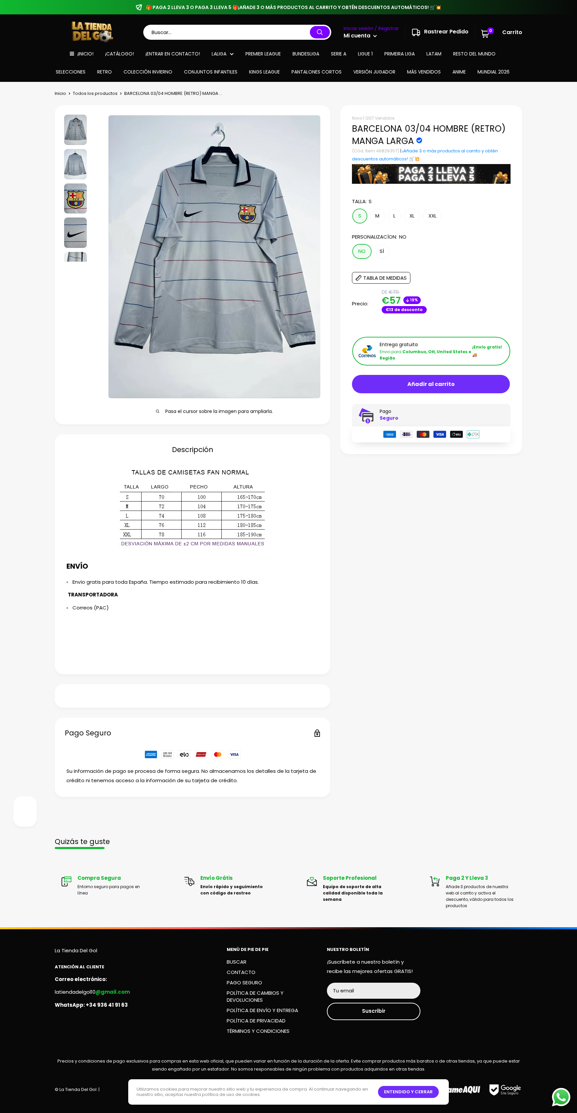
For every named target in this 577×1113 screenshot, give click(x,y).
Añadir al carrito (431, 384)
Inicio (60, 93)
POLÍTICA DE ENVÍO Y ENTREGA (262, 1010)
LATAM (433, 53)
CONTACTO (241, 972)
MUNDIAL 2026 (493, 71)
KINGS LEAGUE (264, 71)
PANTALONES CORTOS (317, 71)
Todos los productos (95, 93)
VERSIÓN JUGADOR (374, 71)
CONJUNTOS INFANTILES (210, 71)
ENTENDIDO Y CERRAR (408, 1092)
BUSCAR (236, 961)
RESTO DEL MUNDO (474, 53)
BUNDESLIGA (306, 53)
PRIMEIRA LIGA (399, 53)
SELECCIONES (70, 71)
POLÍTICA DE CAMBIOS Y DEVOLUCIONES (255, 996)
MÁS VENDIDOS (424, 71)
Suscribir (373, 1010)
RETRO (104, 71)
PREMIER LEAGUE (263, 53)
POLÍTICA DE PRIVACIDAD (256, 1020)
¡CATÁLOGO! (119, 53)
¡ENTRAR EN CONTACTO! (173, 53)
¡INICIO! (85, 53)
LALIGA (219, 53)
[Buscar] (320, 32)
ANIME (459, 71)
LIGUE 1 (365, 53)
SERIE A (338, 53)
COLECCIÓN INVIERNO (148, 71)
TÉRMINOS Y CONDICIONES (258, 1030)
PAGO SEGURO (244, 982)
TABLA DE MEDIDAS (385, 278)
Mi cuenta (358, 35)
